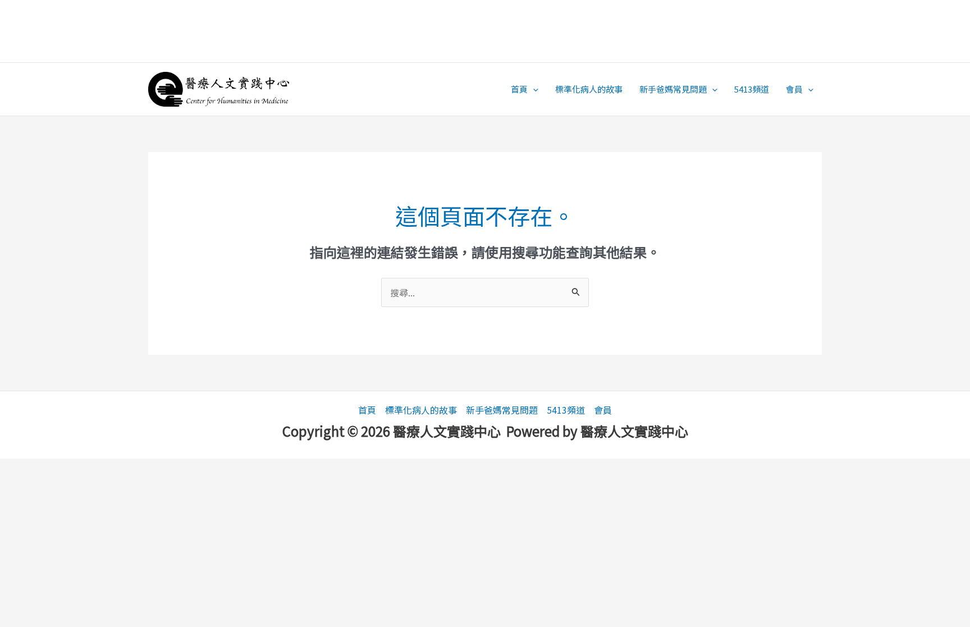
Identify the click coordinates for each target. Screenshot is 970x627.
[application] (533, 89)
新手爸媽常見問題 (673, 89)
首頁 (519, 89)
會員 (794, 89)
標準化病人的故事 (589, 89)
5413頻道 (751, 89)
